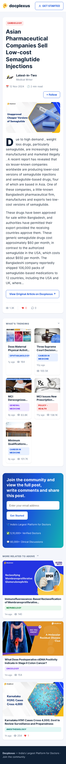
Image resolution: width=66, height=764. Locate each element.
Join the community (14, 756)
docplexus (19, 5)
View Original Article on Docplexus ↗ (32, 294)
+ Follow (51, 94)
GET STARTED (51, 5)
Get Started (17, 515)
